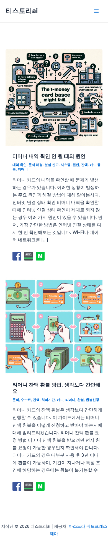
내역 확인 (19, 165)
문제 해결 (36, 165)
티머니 (23, 169)
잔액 (84, 165)
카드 (60, 400)
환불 (80, 400)
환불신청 (92, 400)
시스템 (66, 165)
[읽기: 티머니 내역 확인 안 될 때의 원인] (54, 97)
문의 (15, 400)
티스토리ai (22, 11)
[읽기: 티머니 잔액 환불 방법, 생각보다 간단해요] (54, 325)
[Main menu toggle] (96, 11)
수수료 (26, 400)
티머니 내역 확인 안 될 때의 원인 (49, 156)
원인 (76, 165)
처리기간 (48, 400)
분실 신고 (52, 165)
